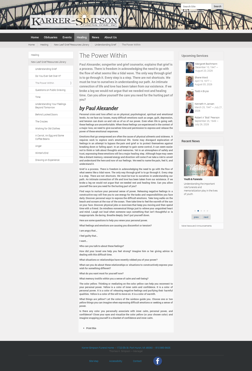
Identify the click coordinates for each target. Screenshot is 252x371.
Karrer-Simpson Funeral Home (98, 347)
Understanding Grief (105, 44)
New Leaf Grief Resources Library (71, 44)
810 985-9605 (162, 347)
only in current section (194, 11)
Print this (91, 328)
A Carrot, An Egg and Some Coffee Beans (49, 137)
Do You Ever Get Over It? (48, 76)
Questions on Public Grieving (50, 90)
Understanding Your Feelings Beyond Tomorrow (50, 105)
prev (196, 217)
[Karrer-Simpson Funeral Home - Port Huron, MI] (74, 16)
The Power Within (44, 83)
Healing (82, 37)
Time (37, 97)
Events (67, 37)
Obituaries (50, 37)
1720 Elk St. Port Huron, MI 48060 (135, 347)
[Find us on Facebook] (157, 361)
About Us (110, 37)
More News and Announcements (197, 225)
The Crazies (41, 121)
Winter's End (41, 153)
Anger (38, 146)
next (206, 217)
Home (35, 37)
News (95, 37)
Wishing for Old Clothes (47, 128)
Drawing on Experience (47, 160)
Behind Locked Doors (46, 114)
